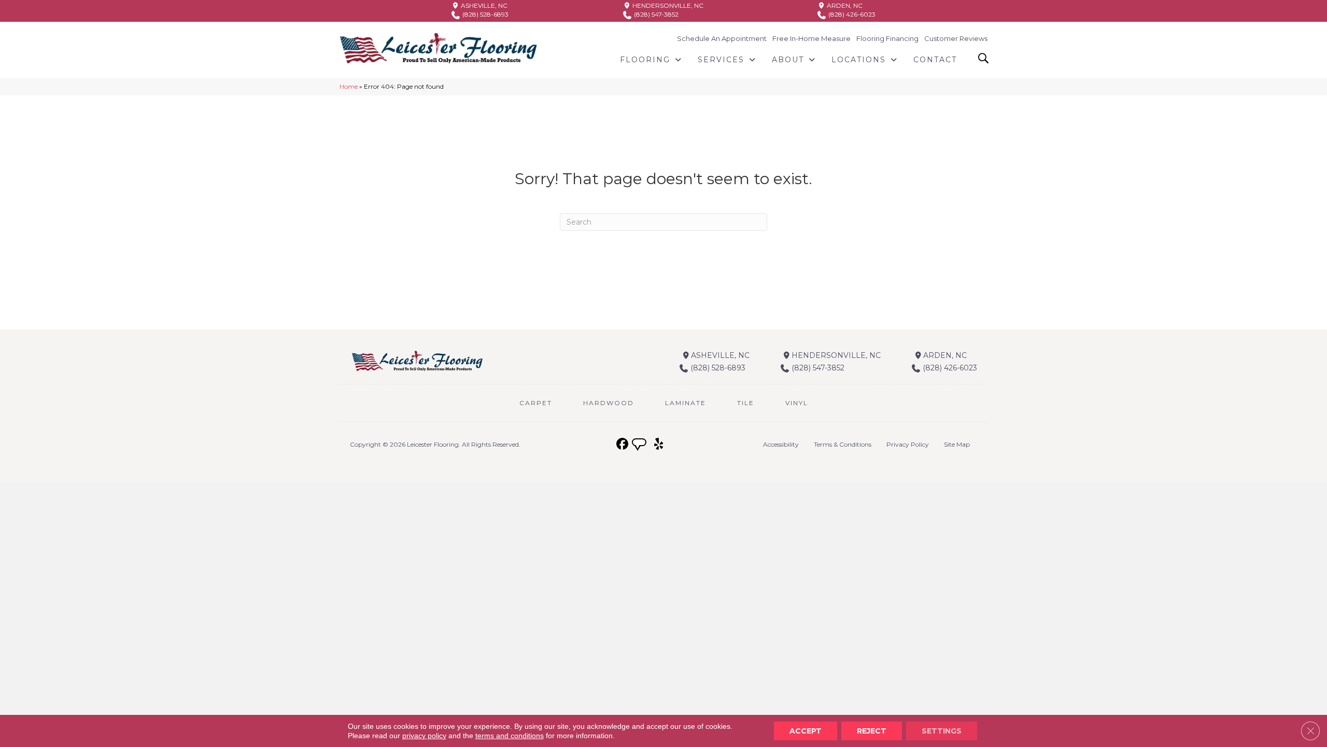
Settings (942, 731)
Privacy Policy (907, 444)
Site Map (957, 444)
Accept (805, 731)
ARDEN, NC (844, 5)
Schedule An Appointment (722, 38)
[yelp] (658, 444)
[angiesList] (640, 445)
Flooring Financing (887, 38)
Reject (871, 731)
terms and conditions (509, 735)
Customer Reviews (955, 38)
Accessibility (781, 444)
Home (349, 86)
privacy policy (424, 735)
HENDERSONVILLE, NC (667, 5)
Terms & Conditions (842, 444)
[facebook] (622, 444)
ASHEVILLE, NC (483, 5)
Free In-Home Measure (811, 38)
